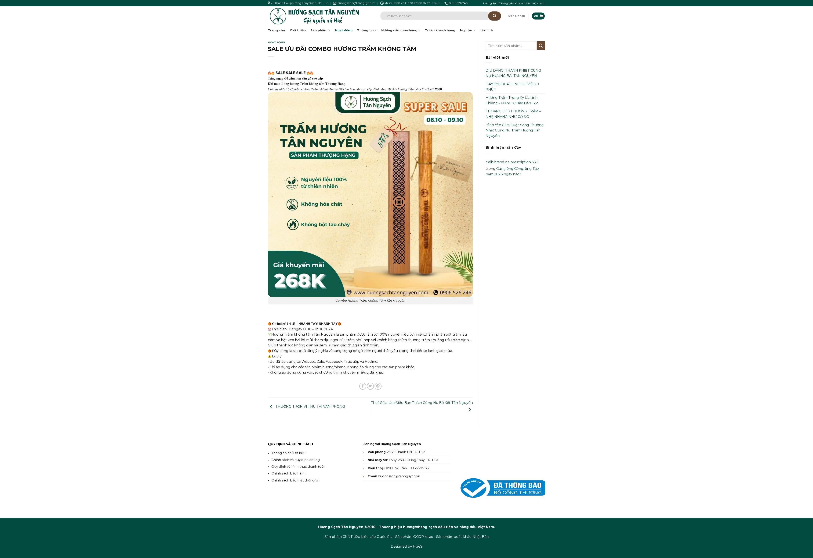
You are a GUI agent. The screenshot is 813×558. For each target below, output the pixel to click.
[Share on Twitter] (370, 386)
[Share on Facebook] (362, 386)
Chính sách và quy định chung (295, 460)
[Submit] (494, 16)
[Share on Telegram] (378, 386)
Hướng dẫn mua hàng (399, 30)
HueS (417, 546)
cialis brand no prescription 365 (512, 162)
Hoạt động (344, 30)
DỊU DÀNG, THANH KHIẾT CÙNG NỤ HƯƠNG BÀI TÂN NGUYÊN (513, 73)
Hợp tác (466, 30)
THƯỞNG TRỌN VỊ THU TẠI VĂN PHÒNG (310, 407)
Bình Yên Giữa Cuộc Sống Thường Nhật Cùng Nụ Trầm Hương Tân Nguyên (515, 130)
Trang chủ (276, 30)
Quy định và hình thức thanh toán (298, 467)
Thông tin (365, 30)
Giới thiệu (298, 30)
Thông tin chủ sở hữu (288, 453)
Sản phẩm (318, 30)
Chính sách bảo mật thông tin (295, 480)
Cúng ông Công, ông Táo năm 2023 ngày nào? (512, 171)
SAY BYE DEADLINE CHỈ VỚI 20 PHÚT (512, 87)
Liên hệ (486, 30)
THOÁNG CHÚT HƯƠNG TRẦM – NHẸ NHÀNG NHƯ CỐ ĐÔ (513, 114)
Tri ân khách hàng (440, 30)
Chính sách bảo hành (288, 473)
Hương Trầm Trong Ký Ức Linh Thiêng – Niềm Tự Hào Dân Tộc (512, 100)
